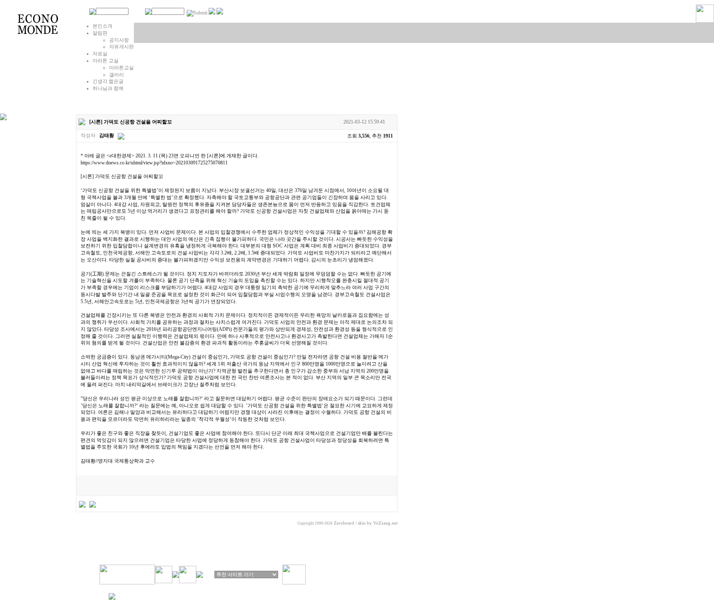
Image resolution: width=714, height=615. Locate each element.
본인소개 (102, 26)
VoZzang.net (385, 523)
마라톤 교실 (106, 61)
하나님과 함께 (108, 88)
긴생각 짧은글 (108, 81)
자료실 (100, 54)
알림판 (100, 33)
